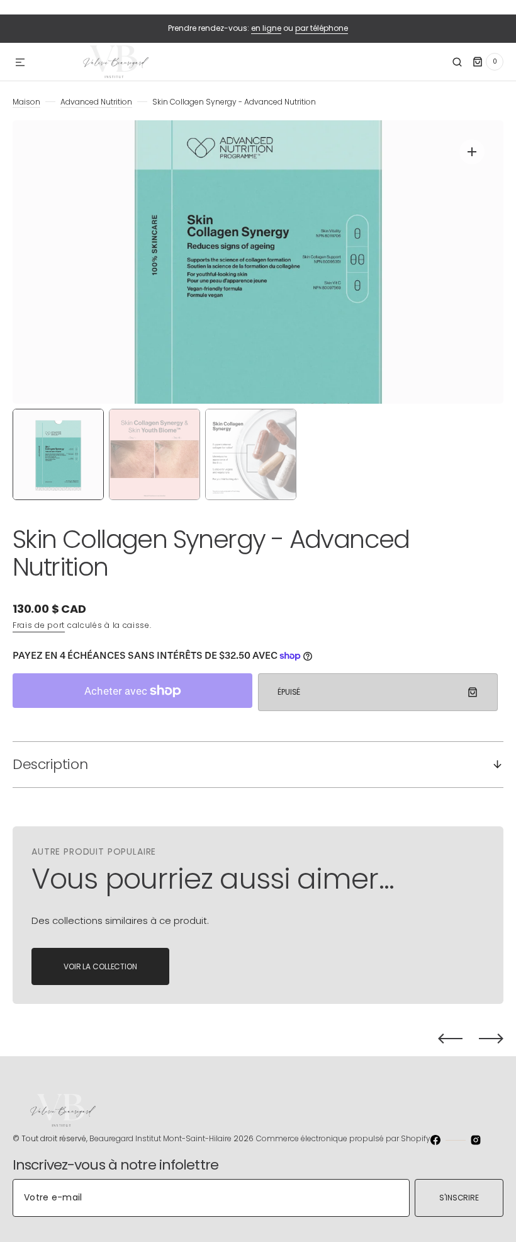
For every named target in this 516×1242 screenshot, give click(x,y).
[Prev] (450, 1039)
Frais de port (39, 625)
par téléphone (321, 28)
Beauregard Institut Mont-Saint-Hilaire (160, 1138)
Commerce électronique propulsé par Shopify (343, 1138)
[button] (20, 63)
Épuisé (289, 692)
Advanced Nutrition (96, 101)
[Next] (491, 1039)
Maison (26, 101)
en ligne (266, 28)
